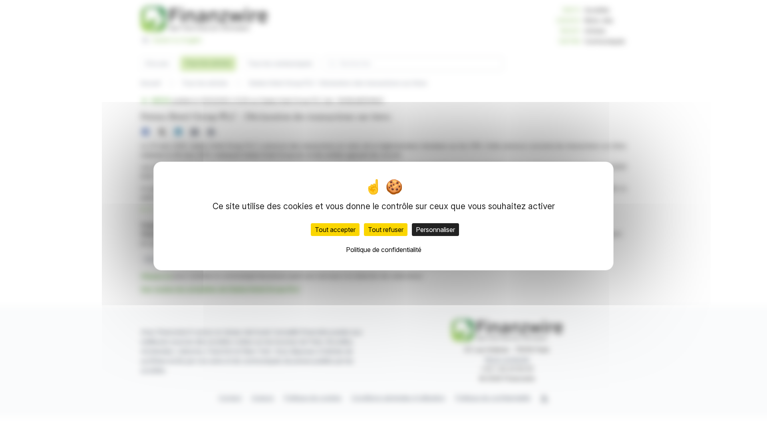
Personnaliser (435, 230)
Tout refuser (385, 230)
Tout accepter (335, 230)
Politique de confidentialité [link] (383, 250)
